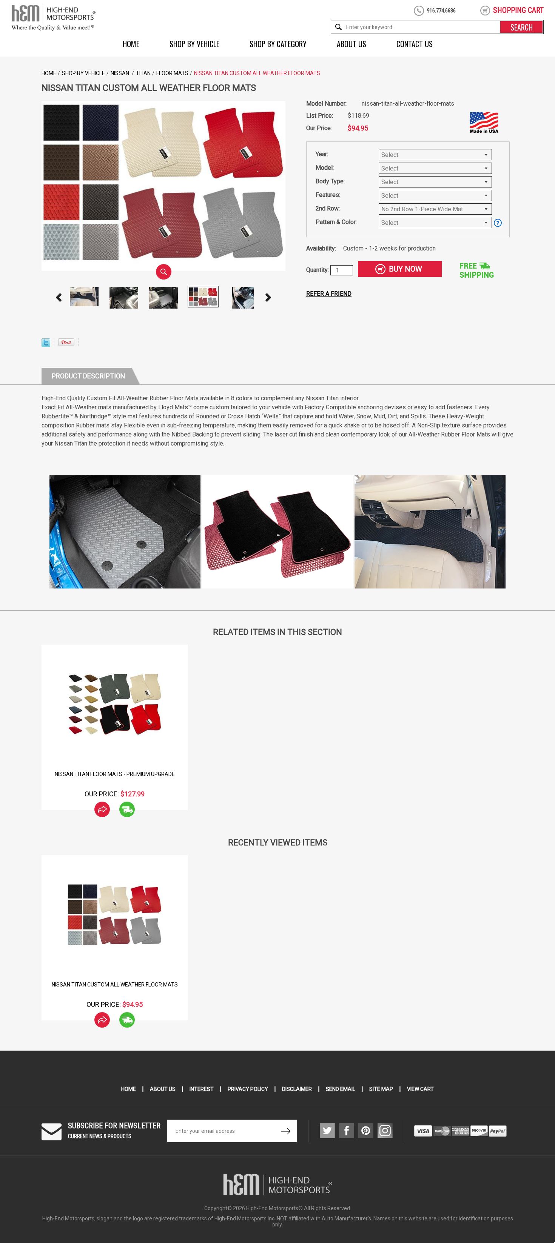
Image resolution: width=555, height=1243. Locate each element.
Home (131, 43)
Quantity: (318, 269)
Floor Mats (172, 73)
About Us (351, 43)
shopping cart (518, 10)
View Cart (420, 1089)
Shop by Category (278, 43)
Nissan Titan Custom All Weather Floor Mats (115, 985)
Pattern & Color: (336, 222)
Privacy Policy (248, 1089)
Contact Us (414, 43)
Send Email (340, 1089)
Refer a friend (329, 293)
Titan (143, 73)
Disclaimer (297, 1089)
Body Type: (330, 181)
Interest (202, 1089)
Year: (322, 154)
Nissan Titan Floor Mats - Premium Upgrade (115, 774)
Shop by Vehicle (194, 43)
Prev (59, 297)
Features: (328, 194)
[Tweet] (46, 345)
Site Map (381, 1089)
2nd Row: (328, 208)
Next (268, 297)
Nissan (120, 73)
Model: (325, 167)
